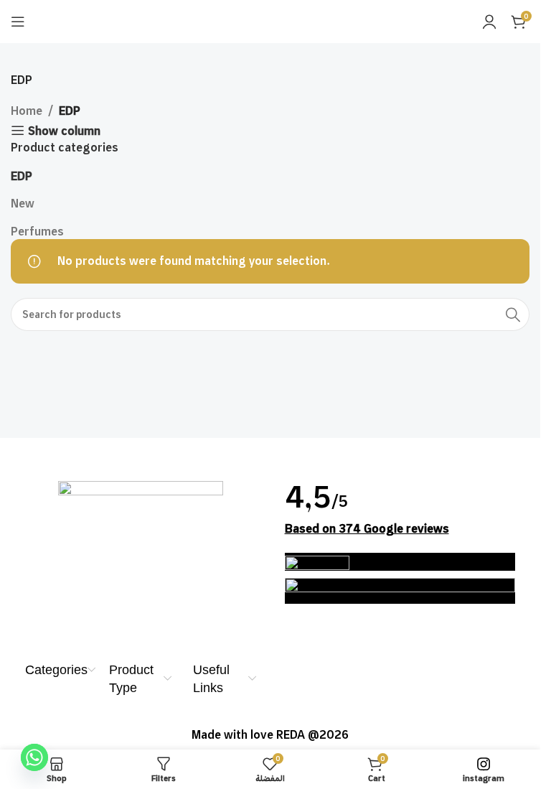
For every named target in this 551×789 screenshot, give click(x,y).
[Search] (512, 314)
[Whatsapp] (34, 757)
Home (26, 110)
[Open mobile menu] (18, 21)
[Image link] (140, 551)
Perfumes (37, 231)
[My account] (489, 21)
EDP (21, 176)
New (22, 203)
